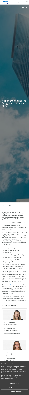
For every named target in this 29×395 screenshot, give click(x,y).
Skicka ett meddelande (12, 330)
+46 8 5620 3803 (10, 358)
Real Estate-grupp (15, 285)
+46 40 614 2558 (10, 328)
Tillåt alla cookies (14, 383)
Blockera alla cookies (14, 388)
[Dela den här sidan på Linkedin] (23, 7)
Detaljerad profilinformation (12, 333)
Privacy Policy (13, 377)
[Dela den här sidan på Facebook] (26, 7)
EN (22, 2)
